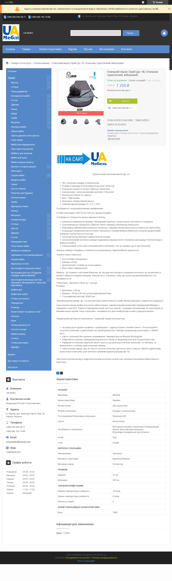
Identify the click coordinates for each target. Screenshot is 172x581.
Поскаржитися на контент (77, 558)
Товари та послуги (21, 63)
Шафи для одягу (19, 294)
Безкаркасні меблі (20, 96)
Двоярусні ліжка (19, 206)
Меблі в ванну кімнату (22, 162)
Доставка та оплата (18, 361)
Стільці (14, 87)
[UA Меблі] (11, 33)
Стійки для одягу (19, 342)
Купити (125, 101)
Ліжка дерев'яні (19, 91)
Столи (14, 100)
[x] (61, 373)
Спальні (15, 316)
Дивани (15, 104)
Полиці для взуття (20, 325)
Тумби (14, 118)
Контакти (126, 49)
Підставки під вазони (22, 149)
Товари (26, 49)
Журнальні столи (20, 263)
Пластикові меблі (20, 246)
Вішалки (15, 122)
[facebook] (57, 373)
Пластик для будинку (22, 193)
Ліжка (14, 109)
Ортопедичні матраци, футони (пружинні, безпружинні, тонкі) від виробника (28, 282)
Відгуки (73, 49)
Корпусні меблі (18, 127)
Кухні (13, 320)
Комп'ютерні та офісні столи (25, 311)
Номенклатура (18, 219)
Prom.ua (102, 555)
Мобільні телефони (21, 250)
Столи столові (18, 329)
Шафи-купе (16, 289)
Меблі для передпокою (23, 144)
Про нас (88, 49)
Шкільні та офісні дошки (23, 166)
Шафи (14, 113)
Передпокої (17, 303)
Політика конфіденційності (104, 558)
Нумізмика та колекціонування (27, 255)
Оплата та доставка (50, 49)
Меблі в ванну (18, 334)
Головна (10, 49)
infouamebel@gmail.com (18, 441)
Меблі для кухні (19, 157)
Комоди (15, 307)
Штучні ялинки (18, 188)
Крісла (14, 82)
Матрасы (16, 215)
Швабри (15, 347)
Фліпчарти (16, 171)
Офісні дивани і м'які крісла (25, 135)
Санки (14, 184)
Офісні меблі (17, 131)
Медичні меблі (18, 180)
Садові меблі (17, 175)
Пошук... (131, 33)
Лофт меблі (17, 140)
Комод (14, 210)
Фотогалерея (106, 49)
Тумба (14, 202)
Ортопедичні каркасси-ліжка (26, 268)
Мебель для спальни (21, 153)
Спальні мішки (41, 63)
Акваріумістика (19, 241)
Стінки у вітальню (20, 298)
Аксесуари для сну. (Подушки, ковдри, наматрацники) (26, 274)
